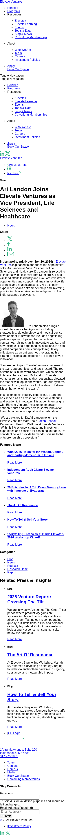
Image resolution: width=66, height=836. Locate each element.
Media (11, 772)
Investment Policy (19, 826)
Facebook (6, 793)
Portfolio (12, 7)
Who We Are (23, 49)
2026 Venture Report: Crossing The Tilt (29, 599)
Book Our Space (18, 69)
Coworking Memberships (31, 37)
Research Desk (17, 569)
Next (13, 173)
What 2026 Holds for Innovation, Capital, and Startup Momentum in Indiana (35, 453)
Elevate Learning (26, 24)
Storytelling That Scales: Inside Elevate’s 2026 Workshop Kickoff (35, 536)
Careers (20, 56)
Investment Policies (27, 59)
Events (19, 27)
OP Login (14, 733)
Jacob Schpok (47, 421)
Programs (13, 11)
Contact (12, 765)
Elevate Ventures (11, 1)
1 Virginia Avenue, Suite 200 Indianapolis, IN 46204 (18, 751)
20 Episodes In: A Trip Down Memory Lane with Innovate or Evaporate (36, 489)
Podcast (12, 565)
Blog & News (23, 34)
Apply (11, 66)
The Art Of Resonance (22, 505)
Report (11, 572)
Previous (17, 164)
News (11, 225)
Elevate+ (20, 20)
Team (18, 53)
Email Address (16, 807)
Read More (14, 462)
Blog (10, 559)
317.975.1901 (9, 756)
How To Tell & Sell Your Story (27, 519)
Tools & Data (23, 30)
